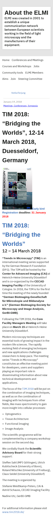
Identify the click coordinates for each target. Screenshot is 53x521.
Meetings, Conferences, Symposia (20, 106)
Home (5, 60)
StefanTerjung (18, 93)
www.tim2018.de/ (13, 512)
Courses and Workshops (16, 66)
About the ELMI (26, 12)
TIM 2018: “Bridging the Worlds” (21, 234)
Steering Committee (30, 79)
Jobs (36, 66)
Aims (5, 79)
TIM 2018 (28, 389)
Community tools (12, 72)
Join (13, 79)
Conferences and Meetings (27, 60)
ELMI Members (34, 72)
